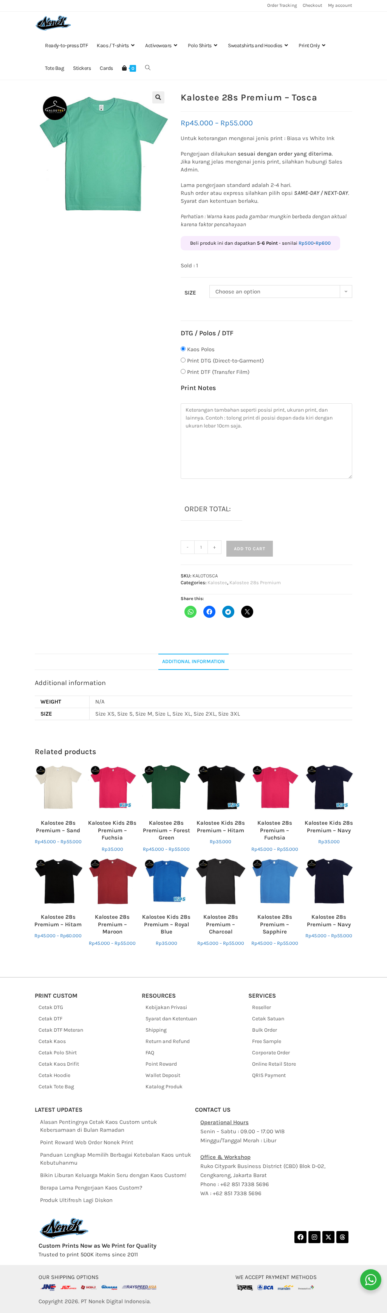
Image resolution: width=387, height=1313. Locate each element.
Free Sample (266, 1041)
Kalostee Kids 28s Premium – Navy (329, 826)
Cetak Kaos (52, 1041)
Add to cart (249, 548)
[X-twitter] (328, 1237)
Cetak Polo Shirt (58, 1052)
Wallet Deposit (163, 1075)
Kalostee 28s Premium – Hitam (58, 920)
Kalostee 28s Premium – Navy (329, 920)
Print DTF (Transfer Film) (218, 372)
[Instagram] (314, 1237)
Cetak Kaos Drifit (59, 1064)
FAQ (150, 1052)
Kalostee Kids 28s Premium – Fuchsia (112, 830)
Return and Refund (168, 1041)
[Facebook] (300, 1237)
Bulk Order (264, 1030)
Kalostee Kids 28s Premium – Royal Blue (166, 924)
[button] (158, 97)
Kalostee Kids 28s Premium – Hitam (221, 826)
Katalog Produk (164, 1086)
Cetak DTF (50, 1018)
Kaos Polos (201, 349)
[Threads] (342, 1237)
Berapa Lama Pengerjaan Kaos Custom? (91, 1187)
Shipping (156, 1030)
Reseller (261, 1007)
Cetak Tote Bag (56, 1086)
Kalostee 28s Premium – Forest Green (166, 830)
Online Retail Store (274, 1064)
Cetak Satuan (268, 1018)
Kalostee (217, 582)
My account (340, 5)
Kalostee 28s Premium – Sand (58, 826)
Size (190, 292)
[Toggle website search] (148, 68)
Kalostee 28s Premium (255, 582)
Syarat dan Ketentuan (171, 1018)
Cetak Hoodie (54, 1075)
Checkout (312, 5)
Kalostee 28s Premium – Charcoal (220, 924)
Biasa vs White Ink (310, 138)
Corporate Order (271, 1052)
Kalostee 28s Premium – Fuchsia (274, 830)
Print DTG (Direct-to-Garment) (225, 360)
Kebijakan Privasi (166, 1007)
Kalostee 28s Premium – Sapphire (274, 924)
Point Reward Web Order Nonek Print (86, 1142)
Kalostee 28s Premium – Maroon (112, 924)
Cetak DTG (51, 1007)
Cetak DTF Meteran (61, 1030)
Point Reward (161, 1064)
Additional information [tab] (193, 661)
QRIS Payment (269, 1075)
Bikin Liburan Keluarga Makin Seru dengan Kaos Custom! (113, 1175)
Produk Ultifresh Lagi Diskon (76, 1200)
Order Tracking (282, 5)
